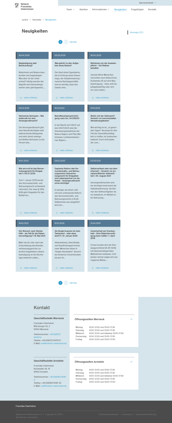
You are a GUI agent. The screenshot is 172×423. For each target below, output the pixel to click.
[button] (104, 319)
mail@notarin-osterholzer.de (53, 343)
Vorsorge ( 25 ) (136, 32)
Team (69, 9)
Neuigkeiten (120, 9)
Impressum (127, 414)
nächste (73, 42)
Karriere (84, 9)
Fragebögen (137, 9)
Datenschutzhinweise (108, 414)
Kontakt (152, 9)
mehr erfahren (30, 97)
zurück (26, 19)
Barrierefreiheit (146, 3)
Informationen (99, 9)
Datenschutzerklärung (146, 414)
